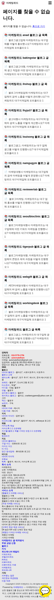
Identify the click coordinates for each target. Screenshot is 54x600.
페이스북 (6, 377)
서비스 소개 (7, 490)
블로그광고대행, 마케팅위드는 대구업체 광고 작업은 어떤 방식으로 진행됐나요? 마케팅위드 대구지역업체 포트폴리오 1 (27, 70)
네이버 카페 (7, 408)
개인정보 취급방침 (10, 578)
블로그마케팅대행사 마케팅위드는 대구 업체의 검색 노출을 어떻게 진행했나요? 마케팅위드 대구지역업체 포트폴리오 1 (27, 316)
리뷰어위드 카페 (9, 565)
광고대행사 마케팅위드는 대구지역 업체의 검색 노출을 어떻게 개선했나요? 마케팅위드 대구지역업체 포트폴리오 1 (27, 123)
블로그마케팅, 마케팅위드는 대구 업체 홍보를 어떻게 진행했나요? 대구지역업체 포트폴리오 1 (26, 203)
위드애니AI (7, 570)
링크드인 (6, 436)
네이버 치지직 (8, 456)
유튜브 (5, 459)
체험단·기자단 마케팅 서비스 (15, 532)
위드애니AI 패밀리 (10, 551)
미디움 (5, 388)
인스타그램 (7, 421)
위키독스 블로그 (9, 396)
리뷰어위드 (7, 562)
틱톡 (4, 462)
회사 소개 (6, 464)
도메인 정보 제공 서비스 (13, 527)
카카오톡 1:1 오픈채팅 (11, 428)
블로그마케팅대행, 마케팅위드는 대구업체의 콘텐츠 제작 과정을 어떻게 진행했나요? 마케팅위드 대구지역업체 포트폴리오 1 (26, 261)
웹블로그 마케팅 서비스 (12, 493)
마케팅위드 (12, 3)
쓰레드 (5, 382)
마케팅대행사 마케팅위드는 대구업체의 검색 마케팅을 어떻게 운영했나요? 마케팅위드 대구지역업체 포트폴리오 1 (27, 176)
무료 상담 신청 (9, 543)
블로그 (5, 546)
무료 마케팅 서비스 (10, 503)
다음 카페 (6, 411)
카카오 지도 (7, 446)
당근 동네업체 (8, 451)
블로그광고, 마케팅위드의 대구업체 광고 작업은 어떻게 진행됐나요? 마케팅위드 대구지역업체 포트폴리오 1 (26, 338)
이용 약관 (6, 581)
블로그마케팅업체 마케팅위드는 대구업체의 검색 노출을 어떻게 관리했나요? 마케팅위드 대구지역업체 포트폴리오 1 (27, 97)
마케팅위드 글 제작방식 (13, 540)
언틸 (4, 390)
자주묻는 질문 (8, 576)
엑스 (4, 400)
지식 (4, 549)
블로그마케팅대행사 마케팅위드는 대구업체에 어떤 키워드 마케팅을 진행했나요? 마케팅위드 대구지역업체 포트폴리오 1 (26, 231)
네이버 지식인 (8, 416)
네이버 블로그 (8, 372)
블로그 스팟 (7, 375)
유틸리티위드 (8, 557)
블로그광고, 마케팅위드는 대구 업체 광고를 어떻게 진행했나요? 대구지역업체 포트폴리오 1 (26, 149)
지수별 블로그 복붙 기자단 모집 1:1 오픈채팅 (21, 431)
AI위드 (5, 560)
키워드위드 (7, 554)
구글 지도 (6, 443)
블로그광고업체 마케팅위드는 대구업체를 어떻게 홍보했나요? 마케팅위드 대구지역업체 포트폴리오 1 (26, 44)
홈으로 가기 (38, 26)
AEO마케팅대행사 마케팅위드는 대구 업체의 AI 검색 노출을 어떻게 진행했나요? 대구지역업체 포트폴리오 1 (26, 289)
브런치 (5, 403)
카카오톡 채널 (8, 426)
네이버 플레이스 (9, 441)
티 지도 (5, 449)
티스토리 (6, 385)
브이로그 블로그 (9, 393)
